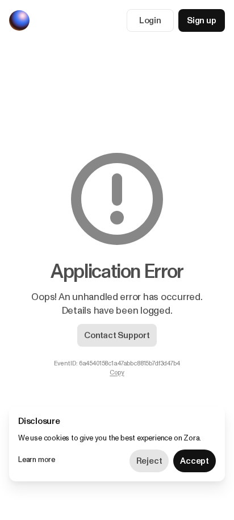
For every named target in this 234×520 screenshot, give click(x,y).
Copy (117, 372)
